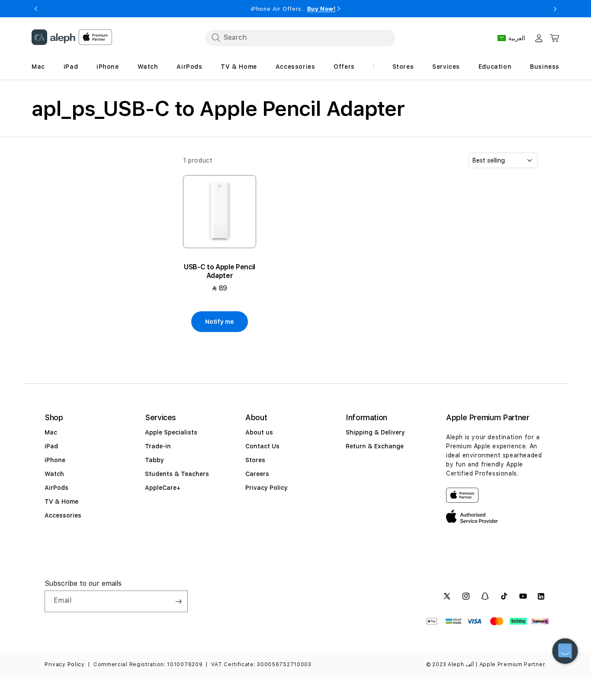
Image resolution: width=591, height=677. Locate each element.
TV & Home (61, 501)
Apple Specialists (171, 432)
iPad (51, 446)
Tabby (154, 460)
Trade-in (158, 446)
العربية (516, 38)
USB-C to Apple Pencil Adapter (219, 271)
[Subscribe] (178, 601)
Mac (51, 432)
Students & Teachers (177, 473)
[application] (565, 651)
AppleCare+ (162, 487)
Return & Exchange (375, 446)
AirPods (56, 487)
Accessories (63, 515)
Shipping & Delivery (375, 432)
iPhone (55, 460)
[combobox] (300, 37)
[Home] (53, 37)
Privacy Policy (266, 487)
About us (259, 432)
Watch (54, 473)
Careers (257, 473)
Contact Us (262, 446)
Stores (255, 460)
